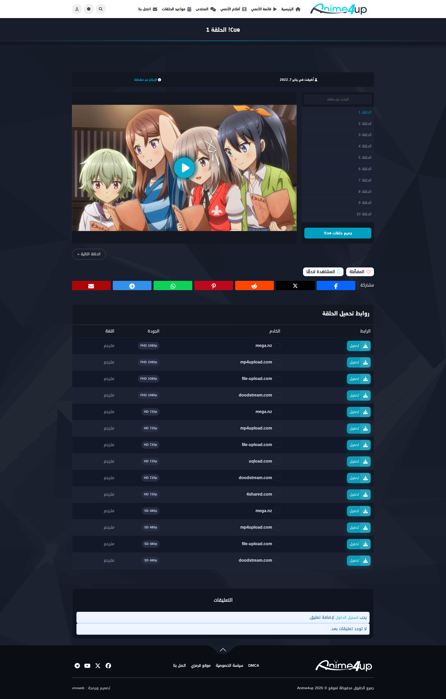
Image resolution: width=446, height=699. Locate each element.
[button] (100, 9)
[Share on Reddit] (254, 285)
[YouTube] (87, 666)
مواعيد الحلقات (173, 9)
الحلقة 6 (365, 168)
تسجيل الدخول (347, 617)
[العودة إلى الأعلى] (223, 650)
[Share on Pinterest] (213, 285)
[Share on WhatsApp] (173, 285)
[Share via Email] (91, 285)
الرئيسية (287, 9)
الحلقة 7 (365, 180)
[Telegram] (77, 666)
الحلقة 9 (365, 202)
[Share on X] (295, 285)
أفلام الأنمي (230, 9)
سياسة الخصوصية (229, 665)
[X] (98, 666)
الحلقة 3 (365, 134)
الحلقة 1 (365, 112)
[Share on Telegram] (132, 285)
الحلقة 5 (365, 157)
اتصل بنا (144, 9)
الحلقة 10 (363, 214)
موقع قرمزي (201, 665)
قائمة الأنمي (261, 9)
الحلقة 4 (365, 146)
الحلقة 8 (365, 191)
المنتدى (202, 9)
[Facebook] (108, 666)
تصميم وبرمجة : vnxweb (91, 688)
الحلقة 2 (365, 123)
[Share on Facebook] (336, 285)
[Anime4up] (338, 10)
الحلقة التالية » (88, 254)
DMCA (253, 665)
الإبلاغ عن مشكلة (145, 80)
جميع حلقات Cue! (338, 233)
